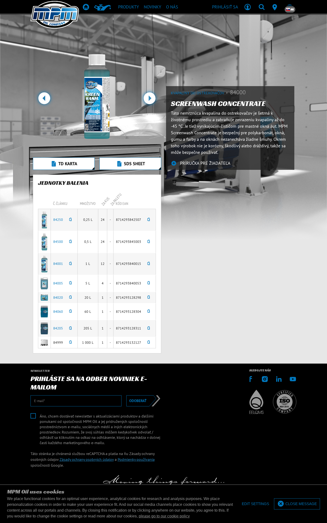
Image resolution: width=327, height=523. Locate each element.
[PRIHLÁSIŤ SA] (248, 7)
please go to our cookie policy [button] (164, 516)
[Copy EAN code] (148, 219)
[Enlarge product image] (44, 219)
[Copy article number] (70, 219)
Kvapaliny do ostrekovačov (198, 92)
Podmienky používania (136, 459)
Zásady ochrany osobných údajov (87, 459)
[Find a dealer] (276, 7)
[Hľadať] (262, 7)
